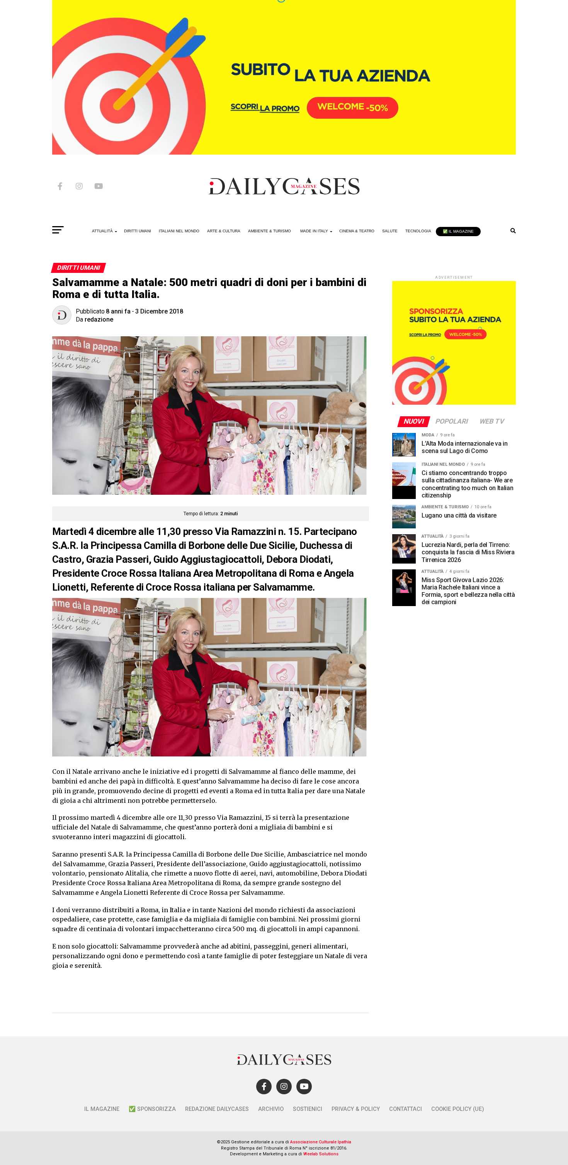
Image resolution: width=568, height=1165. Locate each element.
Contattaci (405, 1109)
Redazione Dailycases (217, 1109)
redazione (99, 319)
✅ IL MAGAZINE (458, 231)
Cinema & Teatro (356, 231)
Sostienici (307, 1109)
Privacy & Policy (356, 1109)
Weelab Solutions (320, 1153)
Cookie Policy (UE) (457, 1109)
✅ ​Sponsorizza (152, 1109)
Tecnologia (418, 231)
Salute (390, 231)
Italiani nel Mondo (179, 231)
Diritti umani (137, 231)
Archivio (271, 1109)
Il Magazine (101, 1109)
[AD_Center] (284, 152)
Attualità (102, 231)
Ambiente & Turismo (269, 231)
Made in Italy (314, 231)
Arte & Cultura (223, 231)
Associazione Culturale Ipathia (320, 1142)
